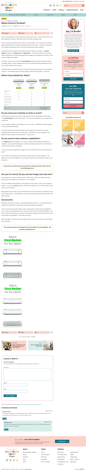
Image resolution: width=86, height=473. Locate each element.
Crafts (54, 10)
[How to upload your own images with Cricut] (67, 138)
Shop (81, 10)
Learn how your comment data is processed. (30, 404)
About (24, 454)
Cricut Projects (45, 454)
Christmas (60, 464)
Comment (6, 367)
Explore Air (17, 53)
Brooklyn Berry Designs (29, 452)
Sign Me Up (62, 441)
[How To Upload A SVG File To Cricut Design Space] (79, 138)
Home (2, 20)
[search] (83, 5)
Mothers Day (61, 457)
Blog (24, 459)
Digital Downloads (72, 10)
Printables (44, 459)
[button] (49, 79)
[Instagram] (57, 5)
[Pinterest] (54, 5)
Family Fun (46, 10)
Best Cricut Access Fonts (79, 131)
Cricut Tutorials (31, 336)
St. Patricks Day (62, 454)
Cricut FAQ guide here (27, 168)
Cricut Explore (26, 61)
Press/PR (25, 457)
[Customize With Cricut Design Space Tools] (67, 124)
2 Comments (28, 25)
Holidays (61, 10)
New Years (61, 452)
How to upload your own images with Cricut (67, 145)
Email (5, 389)
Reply (4, 418)
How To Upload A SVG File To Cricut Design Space (79, 146)
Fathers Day (73, 457)
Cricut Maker (44, 227)
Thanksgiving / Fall (63, 461)
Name (5, 383)
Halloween (73, 461)
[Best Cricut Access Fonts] (79, 124)
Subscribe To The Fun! (74, 1)
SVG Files (43, 457)
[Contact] (61, 5)
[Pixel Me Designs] (82, 469)
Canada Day (61, 459)
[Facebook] (50, 5)
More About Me (73, 50)
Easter (72, 454)
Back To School (74, 459)
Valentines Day (74, 452)
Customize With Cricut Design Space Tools (67, 131)
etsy (16, 185)
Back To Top (27, 469)
